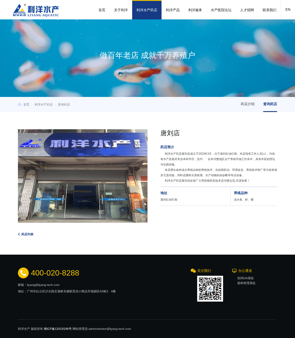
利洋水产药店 (146, 10)
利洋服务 (195, 10)
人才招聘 (247, 10)
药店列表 (27, 234)
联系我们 (269, 10)
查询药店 (64, 104)
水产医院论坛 (221, 10)
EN (287, 9)
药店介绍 (248, 104)
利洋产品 (173, 10)
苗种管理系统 (246, 283)
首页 (101, 10)
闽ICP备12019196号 (58, 328)
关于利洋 (121, 10)
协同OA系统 (245, 278)
